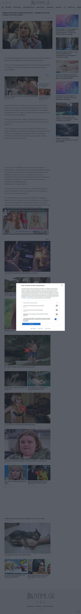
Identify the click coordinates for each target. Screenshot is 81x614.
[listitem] (40, 303)
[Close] (62, 285)
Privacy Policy (47, 328)
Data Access (40, 328)
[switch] (56, 305)
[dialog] (40, 307)
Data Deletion (33, 328)
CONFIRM (31, 323)
